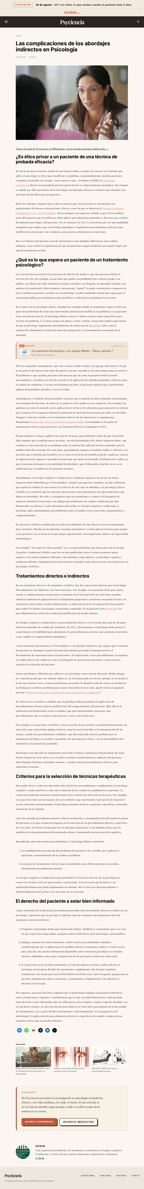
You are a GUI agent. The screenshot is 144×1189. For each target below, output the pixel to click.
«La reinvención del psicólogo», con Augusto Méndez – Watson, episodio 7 (72, 350)
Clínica (18, 35)
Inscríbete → (72, 12)
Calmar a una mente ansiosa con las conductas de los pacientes (69, 1070)
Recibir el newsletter (78, 1122)
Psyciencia (72, 22)
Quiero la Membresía (39, 1121)
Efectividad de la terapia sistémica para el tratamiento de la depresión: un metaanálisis (33, 1071)
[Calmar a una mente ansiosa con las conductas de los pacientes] (71, 1057)
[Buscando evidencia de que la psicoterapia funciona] (109, 1057)
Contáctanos (88, 1176)
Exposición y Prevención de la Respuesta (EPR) (57, 422)
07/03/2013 (21, 57)
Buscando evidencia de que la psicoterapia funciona (104, 1070)
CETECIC (32, 57)
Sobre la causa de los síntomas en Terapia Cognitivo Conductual (62, 692)
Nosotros (121, 1176)
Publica (136, 1176)
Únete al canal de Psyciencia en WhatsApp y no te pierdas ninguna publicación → (62, 149)
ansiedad (96, 326)
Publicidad (105, 1176)
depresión (111, 609)
